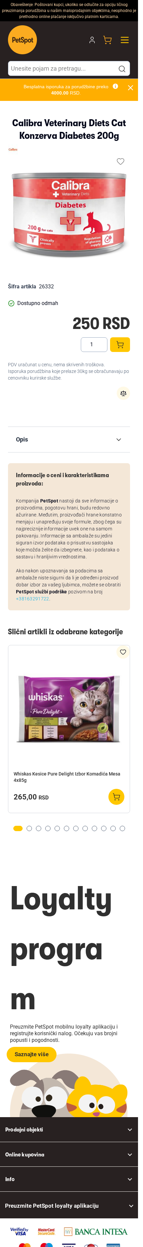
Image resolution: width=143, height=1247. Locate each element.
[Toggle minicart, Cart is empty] (107, 40)
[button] (122, 69)
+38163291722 (32, 598)
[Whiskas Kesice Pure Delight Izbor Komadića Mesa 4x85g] (69, 708)
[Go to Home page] (22, 39)
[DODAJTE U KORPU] (120, 344)
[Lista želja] (120, 161)
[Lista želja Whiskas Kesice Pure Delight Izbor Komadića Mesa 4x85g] (123, 652)
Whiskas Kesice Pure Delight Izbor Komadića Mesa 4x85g (67, 777)
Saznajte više (32, 1054)
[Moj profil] (92, 40)
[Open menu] (124, 40)
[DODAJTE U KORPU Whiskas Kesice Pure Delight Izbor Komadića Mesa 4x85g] (116, 797)
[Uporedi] (123, 393)
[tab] (18, 828)
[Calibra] (13, 150)
